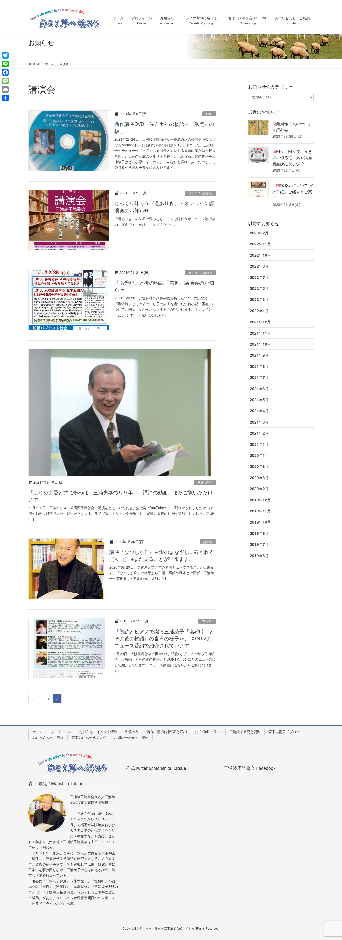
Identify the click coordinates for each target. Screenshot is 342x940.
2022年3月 (259, 299)
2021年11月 (260, 333)
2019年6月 (259, 555)
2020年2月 (259, 488)
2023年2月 (259, 233)
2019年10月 (260, 522)
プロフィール (61, 731)
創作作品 (132, 731)
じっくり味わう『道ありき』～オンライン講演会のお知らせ (164, 206)
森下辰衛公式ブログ (284, 731)
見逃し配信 (204, 482)
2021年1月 (259, 444)
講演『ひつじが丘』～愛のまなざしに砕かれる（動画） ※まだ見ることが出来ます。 (161, 555)
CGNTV (207, 621)
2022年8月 (259, 266)
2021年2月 (259, 433)
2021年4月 (259, 410)
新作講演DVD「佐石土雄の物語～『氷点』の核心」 (164, 127)
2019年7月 (259, 544)
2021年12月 (260, 322)
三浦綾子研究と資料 (245, 731)
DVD (209, 114)
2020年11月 (260, 455)
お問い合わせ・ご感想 (131, 737)
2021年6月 (259, 388)
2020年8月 (259, 466)
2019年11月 (260, 511)
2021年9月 (259, 355)
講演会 (207, 542)
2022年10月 (260, 255)
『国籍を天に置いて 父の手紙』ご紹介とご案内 (292, 191)
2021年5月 (259, 399)
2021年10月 (260, 344)
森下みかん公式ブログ (88, 737)
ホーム (37, 731)
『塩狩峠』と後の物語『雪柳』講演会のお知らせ (164, 286)
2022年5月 (259, 288)
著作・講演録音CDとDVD (167, 731)
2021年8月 (259, 366)
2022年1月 (259, 311)
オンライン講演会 (200, 193)
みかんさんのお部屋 (48, 737)
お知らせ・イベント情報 (98, 731)
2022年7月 (259, 277)
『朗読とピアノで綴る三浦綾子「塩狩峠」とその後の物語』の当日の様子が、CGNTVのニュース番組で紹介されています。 (164, 638)
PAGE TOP (329, 907)
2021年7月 (259, 377)
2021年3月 (259, 422)
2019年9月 (259, 533)
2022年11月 (260, 244)
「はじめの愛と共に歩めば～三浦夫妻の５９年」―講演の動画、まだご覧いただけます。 (120, 496)
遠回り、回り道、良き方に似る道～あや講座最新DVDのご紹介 (292, 157)
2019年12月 (260, 500)
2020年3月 (259, 477)
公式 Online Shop (208, 731)
